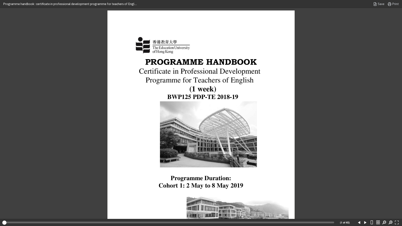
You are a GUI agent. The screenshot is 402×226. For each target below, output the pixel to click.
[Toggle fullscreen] (397, 223)
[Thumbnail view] (378, 223)
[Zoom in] (390, 223)
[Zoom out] (384, 223)
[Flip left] (359, 223)
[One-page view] (371, 223)
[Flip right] (365, 223)
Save (380, 4)
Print (395, 4)
